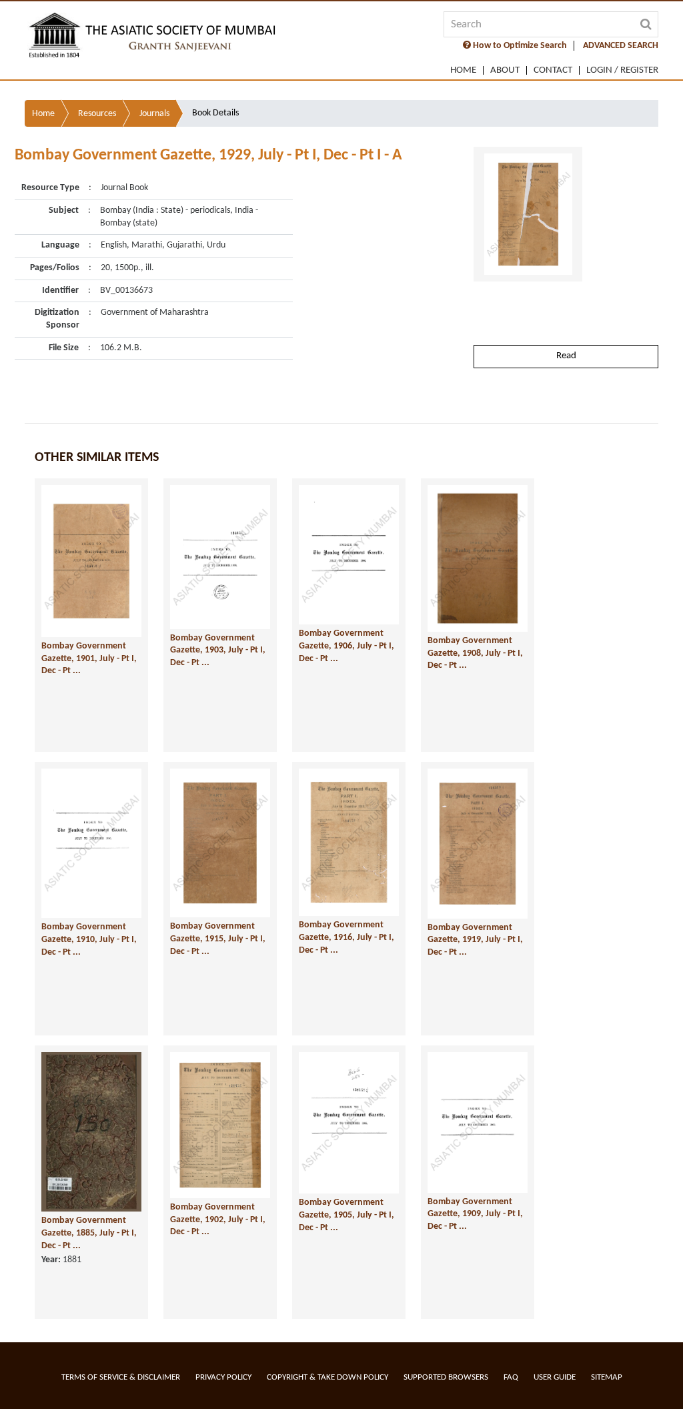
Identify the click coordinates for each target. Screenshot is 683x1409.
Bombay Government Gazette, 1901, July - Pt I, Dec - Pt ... (89, 658)
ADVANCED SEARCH (620, 46)
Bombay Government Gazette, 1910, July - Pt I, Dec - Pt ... (89, 939)
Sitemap (606, 1377)
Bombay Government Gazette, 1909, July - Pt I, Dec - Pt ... (475, 1214)
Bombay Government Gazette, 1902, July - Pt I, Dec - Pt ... (217, 1219)
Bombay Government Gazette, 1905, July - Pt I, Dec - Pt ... (346, 1215)
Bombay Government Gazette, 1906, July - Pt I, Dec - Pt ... (346, 645)
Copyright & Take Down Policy (327, 1377)
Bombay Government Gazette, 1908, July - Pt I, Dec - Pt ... (475, 653)
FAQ (511, 1377)
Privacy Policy (223, 1377)
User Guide (555, 1377)
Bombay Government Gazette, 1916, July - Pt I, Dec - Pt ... (346, 937)
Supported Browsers (446, 1377)
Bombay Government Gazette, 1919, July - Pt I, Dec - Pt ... (475, 940)
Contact (553, 70)
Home (463, 70)
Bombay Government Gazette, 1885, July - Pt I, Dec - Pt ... (89, 1233)
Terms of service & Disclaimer (120, 1377)
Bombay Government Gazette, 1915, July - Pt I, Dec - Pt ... (217, 938)
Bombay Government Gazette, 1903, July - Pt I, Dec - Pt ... (217, 650)
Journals (154, 114)
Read (566, 356)
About (505, 70)
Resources (97, 114)
